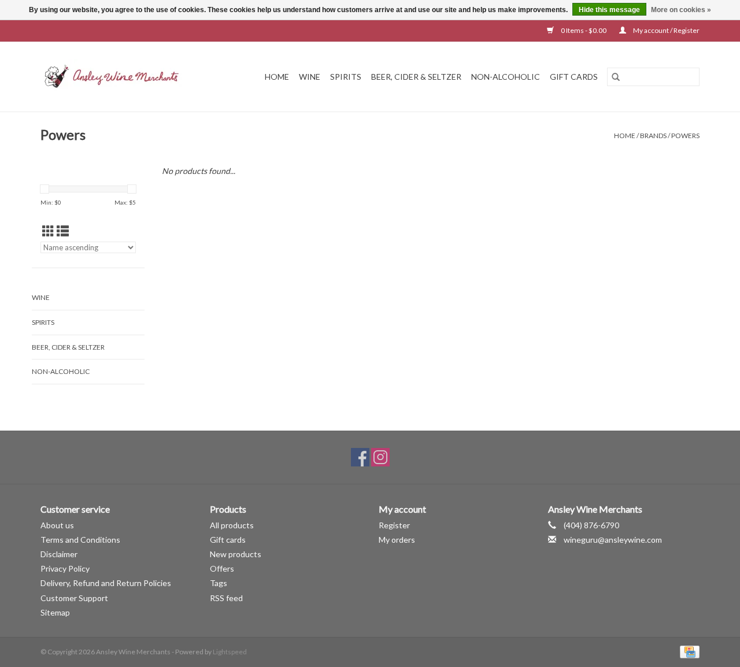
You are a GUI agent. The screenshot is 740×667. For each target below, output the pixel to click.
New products (235, 554)
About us (57, 525)
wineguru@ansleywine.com (613, 539)
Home (277, 76)
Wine (309, 76)
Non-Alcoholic (505, 76)
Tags (218, 583)
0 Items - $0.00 (584, 30)
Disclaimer (58, 554)
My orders (397, 539)
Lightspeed (230, 651)
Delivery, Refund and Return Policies (105, 583)
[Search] (615, 77)
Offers (222, 568)
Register (394, 525)
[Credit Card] (688, 651)
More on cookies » (681, 10)
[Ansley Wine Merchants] (120, 76)
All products (232, 525)
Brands (653, 135)
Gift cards (574, 76)
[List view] (63, 231)
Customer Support (74, 598)
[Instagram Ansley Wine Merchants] (380, 457)
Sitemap (55, 612)
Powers (685, 135)
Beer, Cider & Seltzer (416, 76)
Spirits (345, 76)
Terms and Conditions (80, 539)
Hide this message (609, 10)
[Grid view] (48, 231)
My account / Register (666, 30)
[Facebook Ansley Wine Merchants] (360, 457)
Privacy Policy (65, 568)
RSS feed (226, 598)
